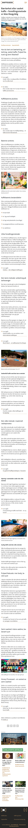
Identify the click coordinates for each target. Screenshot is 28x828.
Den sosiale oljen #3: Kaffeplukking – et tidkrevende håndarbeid (14, 131)
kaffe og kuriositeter (5, 799)
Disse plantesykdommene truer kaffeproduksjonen (20, 791)
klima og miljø (20, 799)
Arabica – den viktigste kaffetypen (13, 270)
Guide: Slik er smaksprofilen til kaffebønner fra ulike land (15, 80)
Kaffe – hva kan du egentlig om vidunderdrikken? (6, 763)
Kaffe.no (5, 720)
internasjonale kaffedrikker (6, 796)
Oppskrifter (4, 819)
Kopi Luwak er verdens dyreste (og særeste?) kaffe (7, 791)
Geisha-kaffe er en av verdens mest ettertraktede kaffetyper (13, 334)
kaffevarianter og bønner (6, 774)
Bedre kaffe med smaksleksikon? (20, 761)
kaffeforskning (20, 764)
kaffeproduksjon (6, 45)
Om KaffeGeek (14, 824)
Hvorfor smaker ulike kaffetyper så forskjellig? (13, 412)
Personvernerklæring (19, 819)
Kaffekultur (4, 815)
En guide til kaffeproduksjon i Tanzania (14, 471)
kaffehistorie (6, 768)
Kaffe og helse (17, 815)
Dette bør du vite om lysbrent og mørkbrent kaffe (14, 709)
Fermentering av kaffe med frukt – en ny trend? (14, 511)
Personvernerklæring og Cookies (17, 825)
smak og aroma (20, 766)
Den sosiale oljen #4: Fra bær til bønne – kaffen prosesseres (14, 89)
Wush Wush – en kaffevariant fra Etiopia (14, 343)
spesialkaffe (16, 45)
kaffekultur (6, 769)
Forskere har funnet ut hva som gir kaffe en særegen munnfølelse (14, 620)
